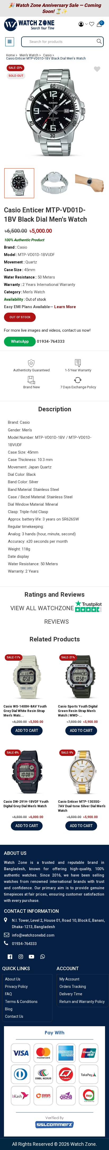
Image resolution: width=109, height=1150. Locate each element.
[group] (54, 112)
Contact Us (14, 1016)
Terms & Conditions (21, 1002)
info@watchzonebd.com (33, 935)
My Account (69, 979)
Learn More (65, 306)
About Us (12, 979)
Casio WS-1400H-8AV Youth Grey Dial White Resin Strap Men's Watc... (25, 711)
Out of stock (20, 317)
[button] (99, 185)
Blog (8, 1009)
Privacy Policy (16, 986)
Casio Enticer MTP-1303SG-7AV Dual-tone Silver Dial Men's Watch (82, 806)
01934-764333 (51, 341)
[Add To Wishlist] (97, 70)
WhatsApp (20, 341)
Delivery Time (71, 994)
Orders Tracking (73, 986)
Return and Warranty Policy (82, 1002)
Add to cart (26, 730)
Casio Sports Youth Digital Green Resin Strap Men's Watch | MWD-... (77, 711)
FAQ (8, 994)
